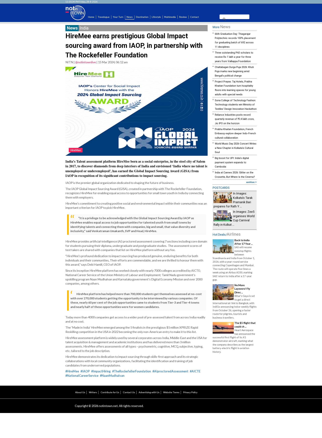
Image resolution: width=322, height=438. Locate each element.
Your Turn (118, 16)
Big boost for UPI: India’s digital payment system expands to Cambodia (232, 162)
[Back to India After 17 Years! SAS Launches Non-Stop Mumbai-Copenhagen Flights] (223, 246)
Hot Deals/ (226, 234)
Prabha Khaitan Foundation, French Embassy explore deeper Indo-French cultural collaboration (235, 133)
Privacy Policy (190, 392)
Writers (93, 392)
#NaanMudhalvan (112, 375)
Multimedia (170, 16)
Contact (194, 16)
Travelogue (104, 16)
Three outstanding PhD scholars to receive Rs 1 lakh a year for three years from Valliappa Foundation (234, 57)
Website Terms (171, 392)
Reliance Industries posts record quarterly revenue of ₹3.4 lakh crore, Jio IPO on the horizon (234, 119)
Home (91, 16)
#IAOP (85, 371)
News (130, 16)
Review (183, 16)
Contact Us (129, 392)
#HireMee (72, 371)
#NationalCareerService (81, 375)
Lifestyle (156, 16)
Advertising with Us (149, 392)
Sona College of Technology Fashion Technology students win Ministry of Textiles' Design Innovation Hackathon (236, 104)
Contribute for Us (110, 392)
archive (250, 182)
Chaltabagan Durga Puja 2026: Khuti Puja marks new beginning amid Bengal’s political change (234, 71)
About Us (80, 392)
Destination (142, 16)
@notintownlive (85, 62)
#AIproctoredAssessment (170, 371)
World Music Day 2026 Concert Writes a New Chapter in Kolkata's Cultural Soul (235, 148)
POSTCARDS (221, 187)
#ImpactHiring (101, 371)
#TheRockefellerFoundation (131, 371)
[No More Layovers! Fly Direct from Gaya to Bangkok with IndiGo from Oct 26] (223, 292)
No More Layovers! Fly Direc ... (242, 289)
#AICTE (195, 371)
